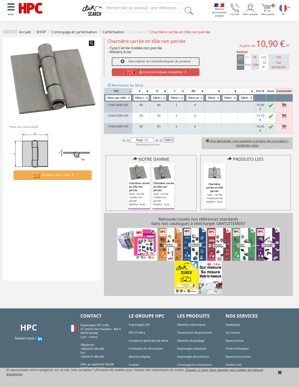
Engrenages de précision (193, 357)
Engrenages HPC (139, 325)
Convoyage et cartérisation (74, 31)
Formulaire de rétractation (146, 348)
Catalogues (232, 325)
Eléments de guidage (190, 341)
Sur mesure (232, 332)
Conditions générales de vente (148, 341)
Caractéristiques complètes (163, 72)
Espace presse (234, 341)
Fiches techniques (237, 348)
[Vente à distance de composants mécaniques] (31, 8)
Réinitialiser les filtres (127, 85)
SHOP (41, 31)
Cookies (134, 365)
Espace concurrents (238, 357)
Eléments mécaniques (191, 325)
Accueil (25, 31)
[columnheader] (118, 91)
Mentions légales (140, 357)
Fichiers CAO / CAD (55, 175)
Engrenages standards (191, 348)
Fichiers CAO (233, 365)
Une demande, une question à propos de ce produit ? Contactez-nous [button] (248, 143)
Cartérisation (113, 31)
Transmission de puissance (194, 332)
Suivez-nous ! (26, 338)
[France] (283, 7)
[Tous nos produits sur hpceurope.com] (186, 277)
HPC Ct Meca (137, 332)
